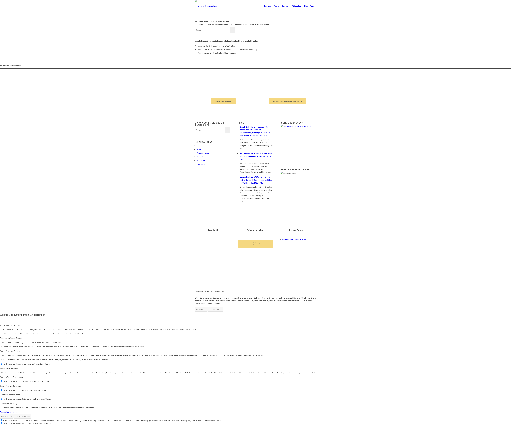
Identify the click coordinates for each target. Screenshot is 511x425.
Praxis (199, 149)
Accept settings (6, 416)
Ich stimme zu (201, 309)
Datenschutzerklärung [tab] (8, 403)
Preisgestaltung (203, 153)
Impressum (201, 164)
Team (199, 145)
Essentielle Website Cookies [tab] (11, 338)
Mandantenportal (203, 160)
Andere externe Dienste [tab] (9, 368)
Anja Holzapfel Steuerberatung (294, 239)
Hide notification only (22, 416)
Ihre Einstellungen (215, 309)
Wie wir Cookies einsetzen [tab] (10, 325)
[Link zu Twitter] (314, 291)
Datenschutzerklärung (8, 412)
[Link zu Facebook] (310, 291)
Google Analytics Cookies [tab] (10, 351)
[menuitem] (268, 6)
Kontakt (200, 156)
